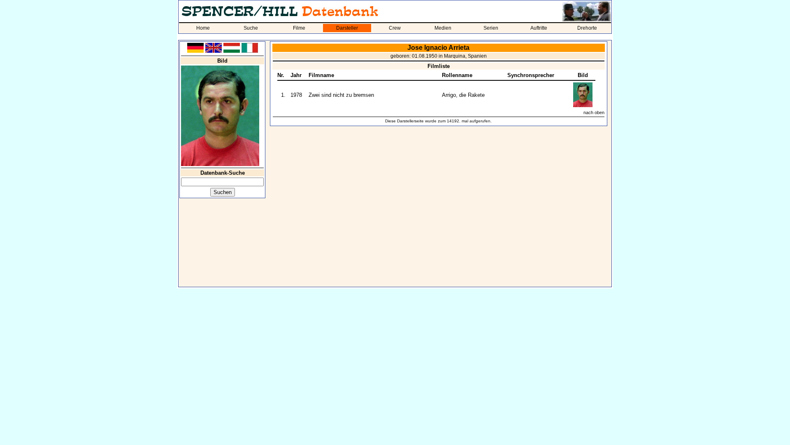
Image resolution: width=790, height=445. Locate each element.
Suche (251, 28)
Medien (442, 28)
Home (203, 28)
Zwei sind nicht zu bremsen (341, 95)
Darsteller (347, 28)
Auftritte (538, 28)
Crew (395, 28)
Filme (299, 28)
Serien (490, 28)
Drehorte (587, 28)
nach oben (593, 112)
